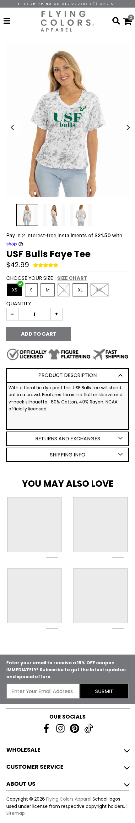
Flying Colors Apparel (68, 799)
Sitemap (15, 813)
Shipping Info (67, 454)
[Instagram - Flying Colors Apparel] (60, 728)
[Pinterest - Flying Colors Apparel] (74, 728)
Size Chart (72, 278)
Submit (104, 691)
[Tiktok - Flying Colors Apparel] (89, 728)
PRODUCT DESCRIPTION (67, 375)
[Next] (128, 127)
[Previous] (13, 127)
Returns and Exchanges (67, 438)
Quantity (18, 303)
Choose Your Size (46, 278)
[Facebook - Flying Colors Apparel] (46, 728)
